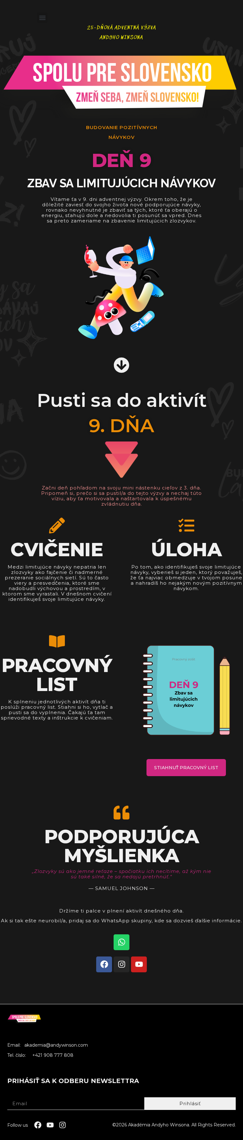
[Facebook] (104, 964)
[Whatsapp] (121, 942)
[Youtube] (139, 964)
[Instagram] (121, 964)
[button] (42, 17)
